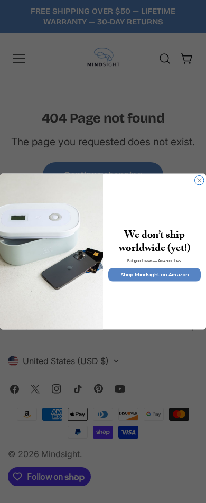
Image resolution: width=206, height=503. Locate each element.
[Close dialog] (199, 180)
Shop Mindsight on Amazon (154, 275)
